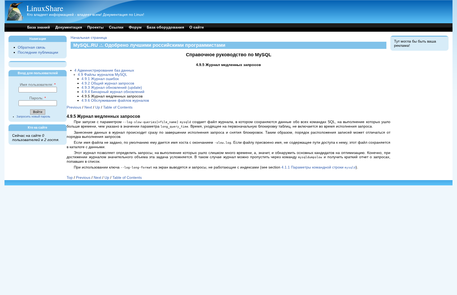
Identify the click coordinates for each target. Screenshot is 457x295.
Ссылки (116, 27)
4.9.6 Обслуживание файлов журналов (115, 100)
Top (70, 178)
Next (88, 107)
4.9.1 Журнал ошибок (100, 79)
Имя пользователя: (38, 85)
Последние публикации (38, 52)
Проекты (95, 27)
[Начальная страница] (14, 19)
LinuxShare (44, 8)
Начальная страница (89, 38)
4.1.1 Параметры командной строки (318, 167)
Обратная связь (31, 47)
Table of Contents (117, 107)
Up (97, 107)
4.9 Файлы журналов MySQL (102, 75)
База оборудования (165, 27)
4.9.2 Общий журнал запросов (107, 83)
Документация (68, 27)
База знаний (38, 27)
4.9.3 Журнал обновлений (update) (111, 88)
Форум (135, 27)
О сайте (196, 27)
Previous (74, 107)
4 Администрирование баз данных (104, 70)
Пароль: (37, 98)
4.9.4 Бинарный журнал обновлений (112, 92)
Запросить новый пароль (33, 116)
